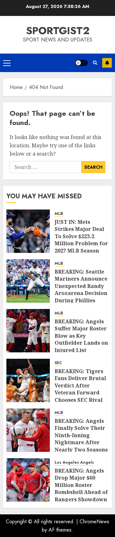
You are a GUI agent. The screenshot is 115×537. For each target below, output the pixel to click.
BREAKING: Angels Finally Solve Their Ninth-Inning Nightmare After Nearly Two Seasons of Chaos (81, 438)
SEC (58, 363)
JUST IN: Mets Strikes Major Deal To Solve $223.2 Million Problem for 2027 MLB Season (81, 236)
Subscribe (107, 63)
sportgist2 (57, 30)
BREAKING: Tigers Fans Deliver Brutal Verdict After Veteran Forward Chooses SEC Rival (80, 385)
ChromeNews (94, 521)
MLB (59, 214)
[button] (7, 63)
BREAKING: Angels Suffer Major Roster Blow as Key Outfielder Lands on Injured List (81, 336)
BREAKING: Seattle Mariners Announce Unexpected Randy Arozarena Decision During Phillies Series (81, 289)
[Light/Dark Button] (81, 63)
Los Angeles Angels (74, 462)
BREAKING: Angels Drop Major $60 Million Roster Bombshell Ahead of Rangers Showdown (81, 485)
